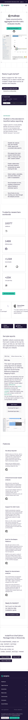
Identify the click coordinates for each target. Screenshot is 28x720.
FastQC (19, 386)
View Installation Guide (13, 614)
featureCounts (8, 394)
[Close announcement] (26, 2)
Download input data (13, 411)
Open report (14, 404)
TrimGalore (7, 389)
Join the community (9, 293)
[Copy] (25, 97)
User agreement (4, 709)
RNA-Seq (7, 356)
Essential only (5, 717)
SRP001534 (12, 384)
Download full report (13, 408)
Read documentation (13, 28)
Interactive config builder (9, 91)
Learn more (19, 1)
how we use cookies (16, 715)
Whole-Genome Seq (16, 356)
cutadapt (6, 391)
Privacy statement (18, 709)
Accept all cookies (14, 717)
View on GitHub (5, 657)
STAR (5, 393)
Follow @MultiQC (6, 326)
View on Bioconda (6, 660)
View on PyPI (16, 657)
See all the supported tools (10, 88)
